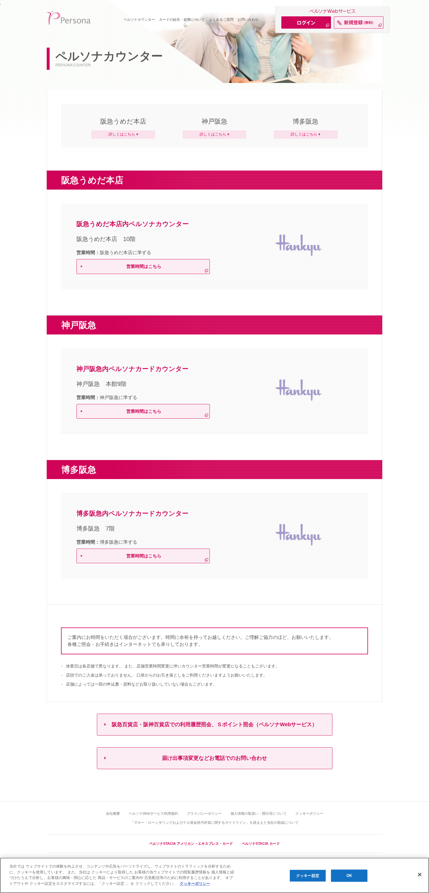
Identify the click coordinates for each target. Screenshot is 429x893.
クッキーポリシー (309, 813)
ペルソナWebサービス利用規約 (153, 813)
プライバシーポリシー (204, 813)
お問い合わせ (248, 20)
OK (349, 875)
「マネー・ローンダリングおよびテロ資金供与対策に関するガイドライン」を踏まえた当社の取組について (214, 823)
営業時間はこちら (143, 266)
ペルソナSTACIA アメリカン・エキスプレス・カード (191, 844)
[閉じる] (419, 874)
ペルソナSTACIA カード (261, 844)
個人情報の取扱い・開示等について (259, 813)
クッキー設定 (307, 875)
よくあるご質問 (221, 20)
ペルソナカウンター (139, 20)
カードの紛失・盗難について (182, 20)
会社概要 (113, 813)
